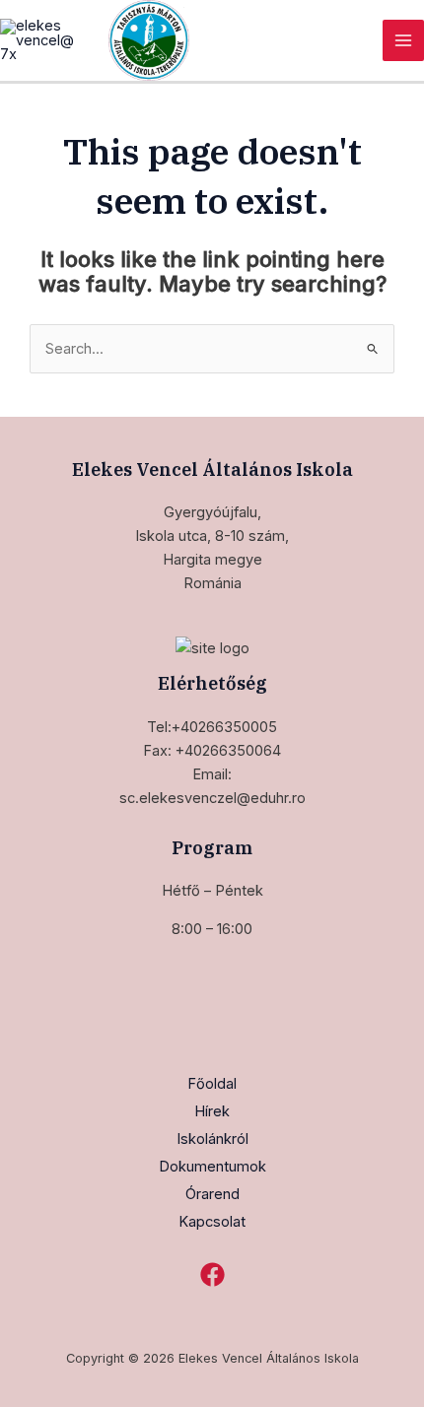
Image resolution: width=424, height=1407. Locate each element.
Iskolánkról (212, 1139)
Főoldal (212, 1084)
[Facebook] (212, 1274)
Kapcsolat (212, 1222)
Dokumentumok (212, 1166)
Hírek (212, 1111)
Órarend (212, 1194)
